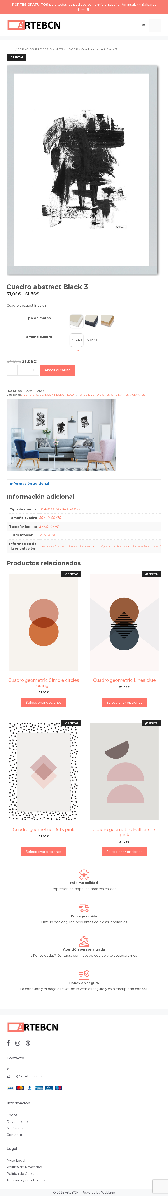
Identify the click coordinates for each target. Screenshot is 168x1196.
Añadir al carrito (58, 370)
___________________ (26, 1070)
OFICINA (116, 394)
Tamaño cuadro (38, 337)
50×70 (56, 518)
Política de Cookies (22, 1174)
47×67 (55, 526)
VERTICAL (47, 535)
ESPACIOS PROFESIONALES (40, 49)
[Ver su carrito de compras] (143, 25)
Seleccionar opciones (43, 702)
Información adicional (29, 483)
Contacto (14, 1135)
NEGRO (61, 509)
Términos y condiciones (26, 1180)
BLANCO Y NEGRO (52, 394)
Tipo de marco (38, 318)
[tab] (84, 483)
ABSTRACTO (29, 394)
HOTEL (82, 394)
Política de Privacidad (24, 1167)
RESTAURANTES (134, 394)
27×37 (44, 526)
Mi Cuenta (15, 1128)
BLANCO (46, 509)
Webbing (108, 1192)
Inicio (11, 49)
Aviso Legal (16, 1160)
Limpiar (74, 350)
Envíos (12, 1115)
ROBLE (75, 509)
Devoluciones (18, 1121)
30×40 (44, 518)
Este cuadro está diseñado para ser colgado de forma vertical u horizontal (100, 546)
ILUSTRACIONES (99, 394)
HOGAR (72, 49)
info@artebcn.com (26, 1076)
